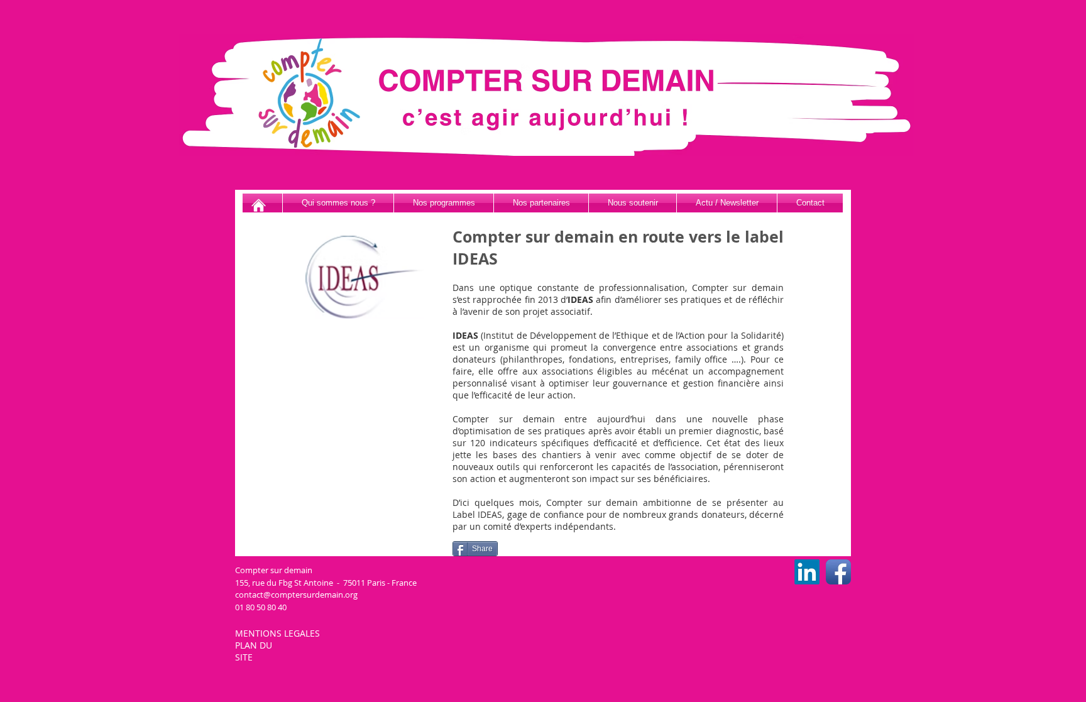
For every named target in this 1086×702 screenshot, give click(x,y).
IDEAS (580, 299)
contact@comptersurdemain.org (296, 594)
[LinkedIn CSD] (807, 571)
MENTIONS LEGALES (278, 633)
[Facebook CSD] (838, 571)
